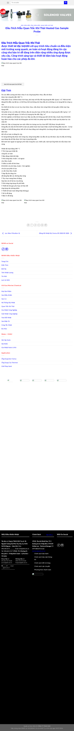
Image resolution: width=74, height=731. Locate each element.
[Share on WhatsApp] (28, 225)
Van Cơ (3, 299)
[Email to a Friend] (38, 225)
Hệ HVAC (4, 344)
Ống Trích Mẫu (35, 25)
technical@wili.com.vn (38, 551)
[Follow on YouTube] (6, 249)
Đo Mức (4, 329)
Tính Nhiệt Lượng (7, 272)
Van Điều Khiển (6, 295)
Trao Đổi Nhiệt (6, 317)
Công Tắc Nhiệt (6, 325)
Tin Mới (4, 276)
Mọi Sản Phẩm (6, 291)
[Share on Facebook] (31, 225)
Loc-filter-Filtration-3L (12, 233)
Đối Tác (3, 269)
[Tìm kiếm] (65, 2)
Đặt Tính (6, 90)
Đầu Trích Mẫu (25, 25)
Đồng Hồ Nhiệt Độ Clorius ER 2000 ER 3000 (54, 233)
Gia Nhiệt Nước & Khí (8, 347)
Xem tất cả (49, 535)
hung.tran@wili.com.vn (21, 562)
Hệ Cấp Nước (6, 340)
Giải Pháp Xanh (6, 366)
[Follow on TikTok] (3, 249)
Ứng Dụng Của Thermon (9, 362)
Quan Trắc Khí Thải (7, 306)
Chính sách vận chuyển (42, 566)
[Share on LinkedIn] (45, 225)
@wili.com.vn (6, 567)
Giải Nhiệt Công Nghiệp (9, 314)
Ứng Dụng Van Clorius (8, 359)
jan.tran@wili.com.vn (6, 562)
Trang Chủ (4, 261)
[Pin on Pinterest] (42, 225)
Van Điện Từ (5, 321)
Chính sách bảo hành (41, 553)
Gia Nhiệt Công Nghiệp (9, 310)
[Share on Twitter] (35, 225)
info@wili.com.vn (24, 548)
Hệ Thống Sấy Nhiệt (8, 302)
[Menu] (8, 2)
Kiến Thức (4, 265)
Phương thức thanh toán (42, 569)
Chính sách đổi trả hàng (42, 563)
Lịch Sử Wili (5, 280)
